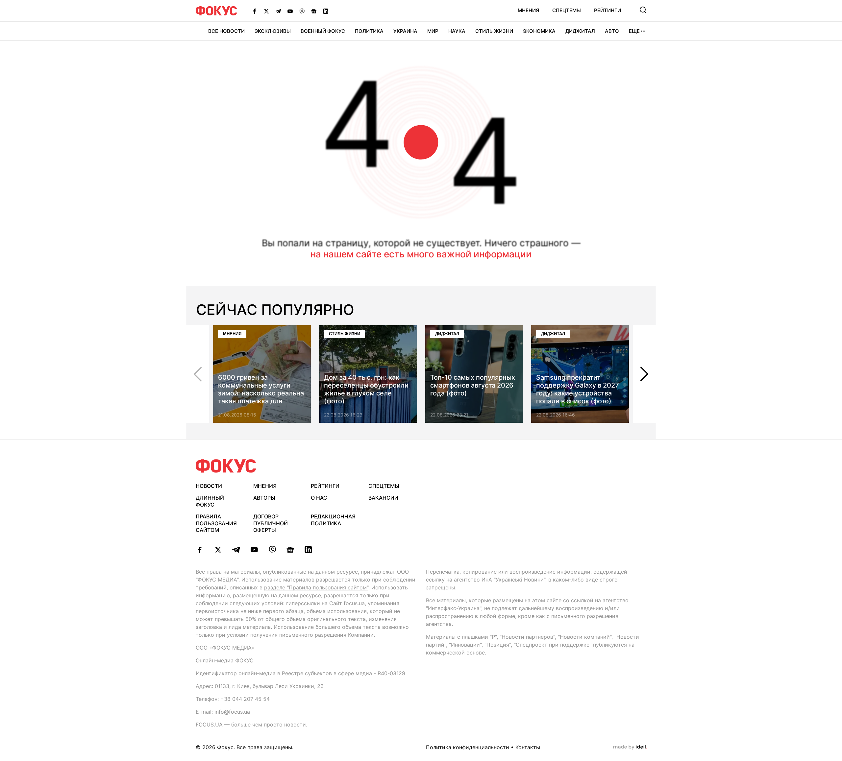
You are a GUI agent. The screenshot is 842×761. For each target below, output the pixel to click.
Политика (369, 31)
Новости (209, 486)
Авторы (264, 497)
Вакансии (383, 497)
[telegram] (236, 550)
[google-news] (290, 550)
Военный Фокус (323, 31)
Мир (432, 31)
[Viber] (302, 11)
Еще (634, 31)
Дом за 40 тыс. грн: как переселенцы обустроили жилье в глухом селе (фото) (366, 389)
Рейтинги (607, 10)
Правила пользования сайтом (216, 523)
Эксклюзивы (273, 31)
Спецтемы (566, 10)
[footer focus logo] (226, 466)
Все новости (226, 31)
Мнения (528, 10)
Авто (612, 31)
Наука (456, 31)
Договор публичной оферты (270, 523)
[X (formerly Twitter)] (266, 11)
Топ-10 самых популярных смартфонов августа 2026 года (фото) (472, 385)
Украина (405, 31)
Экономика (539, 31)
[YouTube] (290, 11)
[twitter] (217, 550)
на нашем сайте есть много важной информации (421, 254)
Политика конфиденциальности (467, 747)
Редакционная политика (333, 520)
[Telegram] (278, 11)
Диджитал (580, 31)
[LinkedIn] (326, 11)
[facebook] (199, 550)
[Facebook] (254, 11)
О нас (319, 497)
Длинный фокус (210, 501)
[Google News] (314, 11)
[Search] (643, 9)
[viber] (272, 550)
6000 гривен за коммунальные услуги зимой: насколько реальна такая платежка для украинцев (261, 393)
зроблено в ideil (630, 747)
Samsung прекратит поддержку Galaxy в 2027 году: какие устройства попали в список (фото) (577, 389)
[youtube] (254, 550)
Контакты (527, 747)
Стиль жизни (494, 31)
